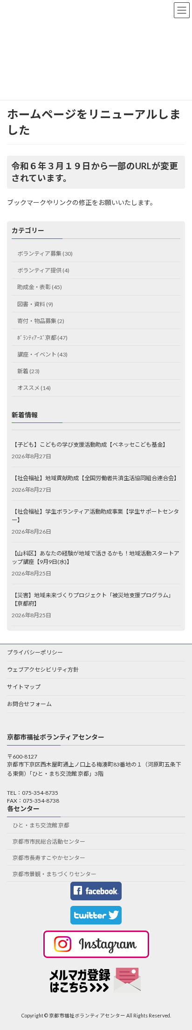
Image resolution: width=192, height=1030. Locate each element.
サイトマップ (24, 686)
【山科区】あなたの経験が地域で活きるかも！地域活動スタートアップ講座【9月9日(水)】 (95, 557)
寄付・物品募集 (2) (40, 320)
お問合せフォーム (29, 703)
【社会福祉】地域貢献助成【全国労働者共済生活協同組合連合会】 (95, 478)
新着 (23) (28, 371)
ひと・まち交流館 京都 (41, 825)
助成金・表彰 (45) (39, 287)
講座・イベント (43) (42, 354)
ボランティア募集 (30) (45, 253)
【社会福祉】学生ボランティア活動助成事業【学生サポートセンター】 (95, 515)
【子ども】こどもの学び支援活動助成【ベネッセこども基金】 (90, 444)
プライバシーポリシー (35, 652)
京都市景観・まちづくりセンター (54, 874)
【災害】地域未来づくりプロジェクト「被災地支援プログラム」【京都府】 (93, 599)
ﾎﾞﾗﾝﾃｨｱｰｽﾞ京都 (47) (42, 337)
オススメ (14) (34, 387)
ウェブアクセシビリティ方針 (43, 669)
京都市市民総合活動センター (49, 842)
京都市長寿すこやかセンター (49, 857)
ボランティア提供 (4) (43, 270)
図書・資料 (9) (35, 304)
